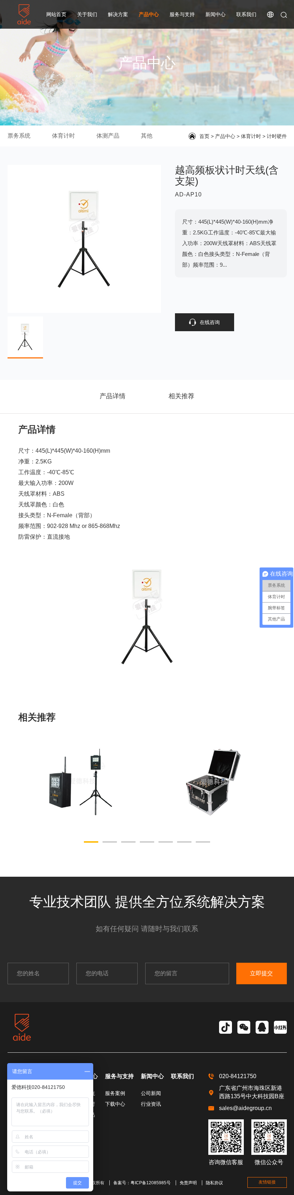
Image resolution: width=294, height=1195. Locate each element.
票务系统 (19, 136)
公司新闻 (151, 1093)
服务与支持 (182, 14)
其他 (146, 136)
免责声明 (188, 1182)
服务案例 (115, 1093)
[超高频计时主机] (213, 781)
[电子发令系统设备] (81, 781)
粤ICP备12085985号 (151, 1182)
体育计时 (63, 136)
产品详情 (112, 396)
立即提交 (261, 973)
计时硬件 (277, 136)
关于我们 (87, 14)
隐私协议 (214, 1182)
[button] (91, 842)
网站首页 (56, 14)
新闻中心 (215, 14)
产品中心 (149, 14)
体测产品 (107, 136)
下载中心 (115, 1104)
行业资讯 (151, 1104)
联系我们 (246, 14)
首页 (204, 136)
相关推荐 (181, 396)
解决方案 (118, 14)
